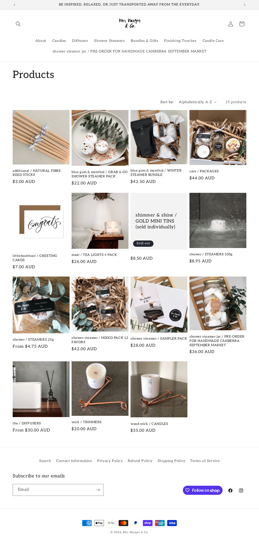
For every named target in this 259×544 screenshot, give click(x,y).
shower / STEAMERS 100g (210, 254)
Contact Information (74, 461)
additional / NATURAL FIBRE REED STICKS (37, 173)
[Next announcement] (244, 5)
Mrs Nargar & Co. (135, 532)
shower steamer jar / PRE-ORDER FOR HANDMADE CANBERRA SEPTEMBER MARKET (217, 341)
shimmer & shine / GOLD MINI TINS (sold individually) (156, 221)
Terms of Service (205, 461)
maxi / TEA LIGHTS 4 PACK (94, 255)
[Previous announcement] (14, 5)
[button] (18, 24)
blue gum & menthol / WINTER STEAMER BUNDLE (156, 173)
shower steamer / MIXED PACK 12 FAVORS (100, 340)
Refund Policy (140, 461)
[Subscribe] (97, 490)
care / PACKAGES (204, 171)
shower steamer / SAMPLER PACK (159, 339)
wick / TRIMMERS (87, 422)
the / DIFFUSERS (27, 423)
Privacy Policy (110, 461)
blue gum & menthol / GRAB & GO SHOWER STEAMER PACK (100, 174)
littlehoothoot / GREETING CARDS (35, 258)
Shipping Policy (171, 461)
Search (45, 461)
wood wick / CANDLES (149, 424)
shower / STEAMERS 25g (33, 340)
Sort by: (167, 102)
